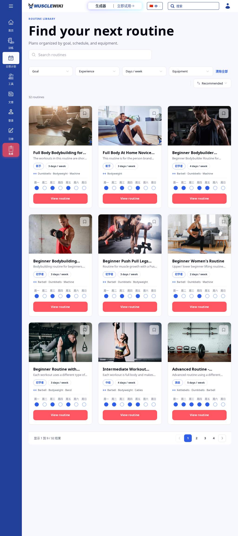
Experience (86, 71)
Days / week (134, 71)
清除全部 (222, 71)
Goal (35, 71)
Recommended (212, 83)
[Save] (84, 113)
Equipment (180, 71)
